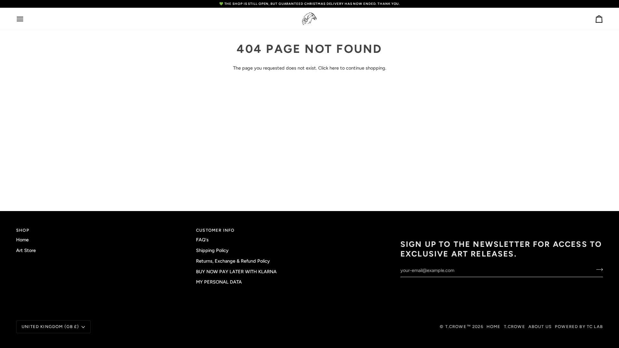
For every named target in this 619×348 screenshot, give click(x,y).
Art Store (26, 250)
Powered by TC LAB (579, 326)
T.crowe (514, 326)
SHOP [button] (22, 230)
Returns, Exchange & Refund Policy (233, 261)
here (334, 68)
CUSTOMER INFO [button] (215, 230)
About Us (540, 326)
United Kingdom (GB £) (50, 326)
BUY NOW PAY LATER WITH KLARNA (236, 272)
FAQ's (202, 240)
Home (22, 240)
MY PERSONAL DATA (219, 282)
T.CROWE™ (459, 326)
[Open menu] (25, 19)
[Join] (597, 270)
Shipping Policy (212, 250)
